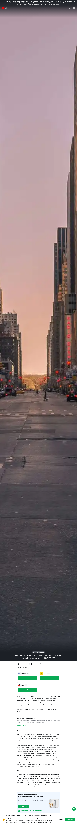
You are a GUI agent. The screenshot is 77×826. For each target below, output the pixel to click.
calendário (27, 774)
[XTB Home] (4, 8)
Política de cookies (36, 824)
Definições (60, 819)
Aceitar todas (69, 819)
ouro (51, 703)
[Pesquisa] (70, 8)
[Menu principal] (74, 8)
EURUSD (19, 770)
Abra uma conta (24, 806)
